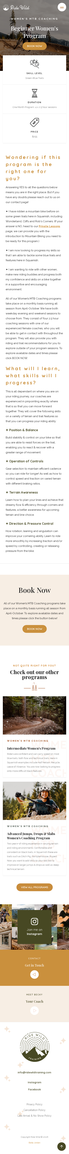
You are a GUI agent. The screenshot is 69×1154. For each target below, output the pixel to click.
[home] (17, 8)
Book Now (34, 46)
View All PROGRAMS (34, 887)
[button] (62, 7)
